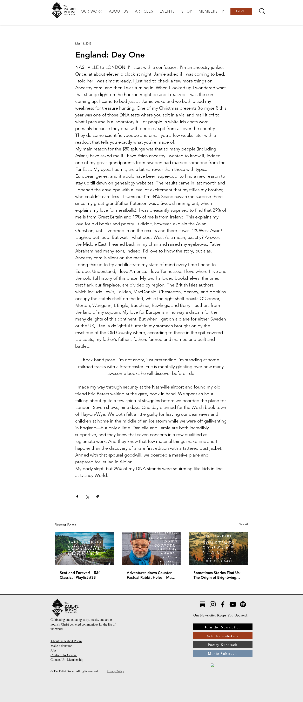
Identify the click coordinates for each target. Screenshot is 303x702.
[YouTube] (233, 604)
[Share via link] (97, 497)
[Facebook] (223, 604)
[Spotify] (243, 604)
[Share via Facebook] (77, 497)
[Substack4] (202, 604)
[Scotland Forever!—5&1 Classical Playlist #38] (84, 548)
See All (243, 524)
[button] (91, 11)
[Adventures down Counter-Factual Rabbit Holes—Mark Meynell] (151, 548)
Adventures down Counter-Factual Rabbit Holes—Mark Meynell (151, 575)
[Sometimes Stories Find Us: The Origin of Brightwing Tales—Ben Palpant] (218, 548)
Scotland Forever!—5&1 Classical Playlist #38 (80, 575)
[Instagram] (213, 604)
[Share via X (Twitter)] (87, 497)
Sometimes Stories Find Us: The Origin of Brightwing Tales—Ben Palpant (217, 575)
